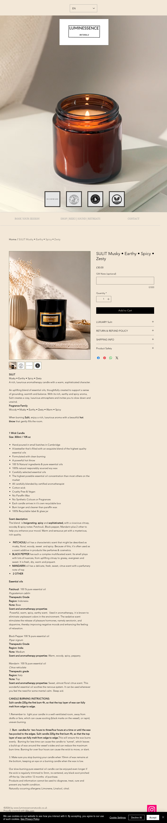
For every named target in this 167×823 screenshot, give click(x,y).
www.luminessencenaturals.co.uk (30, 807)
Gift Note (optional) (106, 273)
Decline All (136, 817)
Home (12, 239)
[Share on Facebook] (98, 358)
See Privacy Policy (30, 819)
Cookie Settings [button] (118, 817)
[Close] (163, 817)
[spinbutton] (104, 299)
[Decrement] (99, 299)
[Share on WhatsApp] (111, 358)
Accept (152, 817)
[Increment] (109, 299)
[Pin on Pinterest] (104, 358)
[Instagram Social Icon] (152, 809)
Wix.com (29, 810)
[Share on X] (117, 358)
